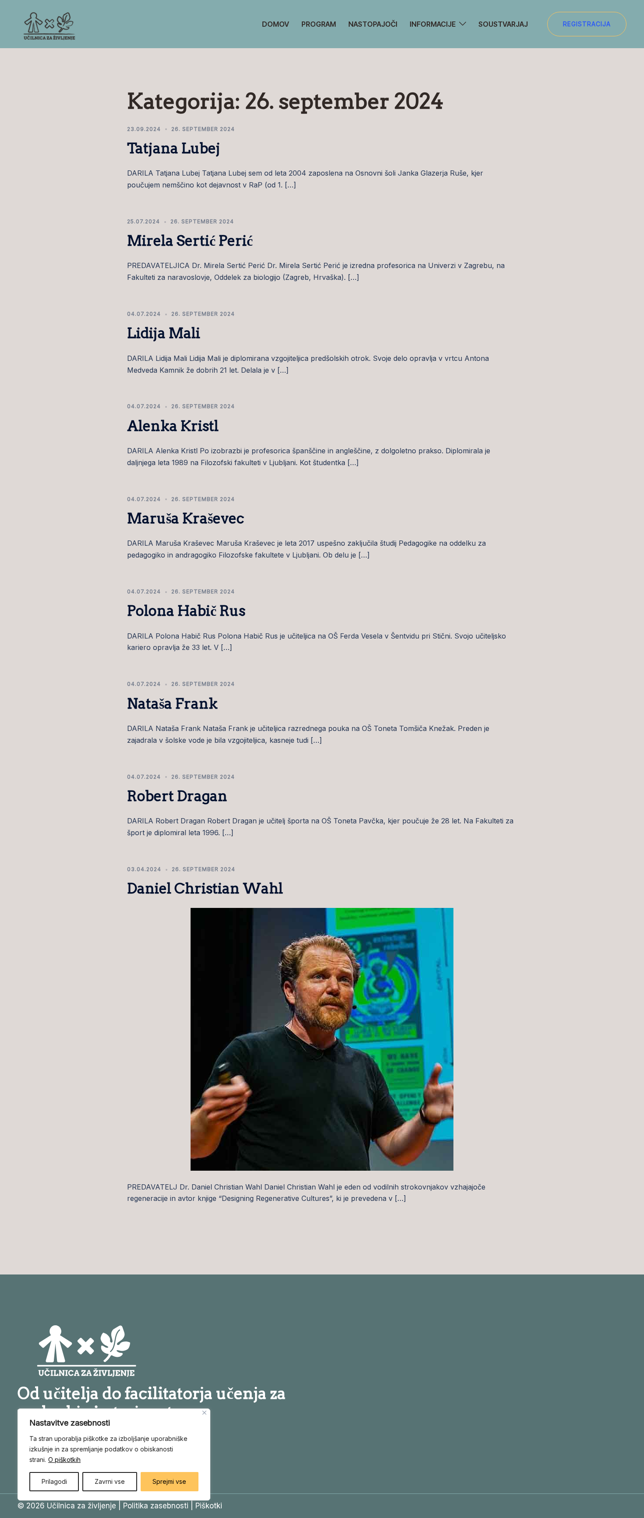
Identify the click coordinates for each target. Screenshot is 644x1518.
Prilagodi (54, 1481)
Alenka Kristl (173, 425)
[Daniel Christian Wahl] (322, 1038)
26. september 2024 (203, 129)
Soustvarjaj (503, 24)
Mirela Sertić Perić (190, 240)
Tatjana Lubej (173, 148)
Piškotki (208, 1505)
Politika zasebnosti (155, 1505)
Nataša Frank (172, 703)
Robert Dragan (177, 796)
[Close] (204, 1413)
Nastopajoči (372, 24)
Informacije (433, 24)
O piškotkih (64, 1459)
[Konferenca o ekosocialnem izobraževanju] (48, 23)
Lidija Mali (163, 333)
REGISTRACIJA (587, 24)
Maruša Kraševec (185, 518)
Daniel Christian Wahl (205, 888)
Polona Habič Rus (186, 610)
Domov (275, 24)
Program (318, 24)
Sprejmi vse (169, 1481)
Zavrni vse (110, 1481)
